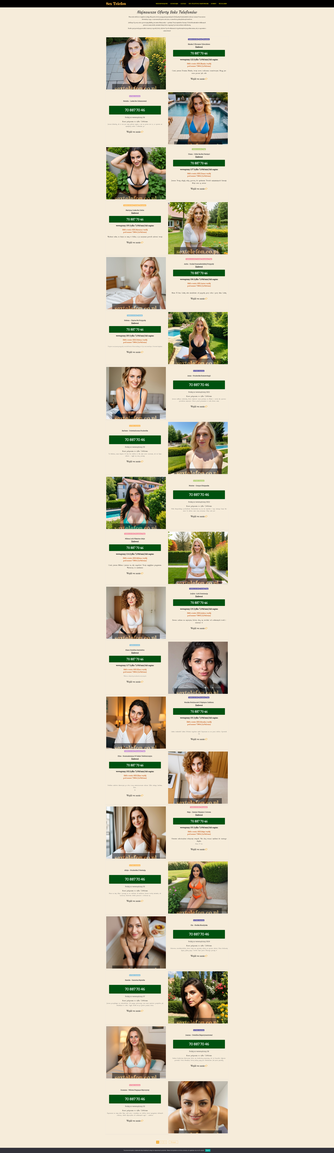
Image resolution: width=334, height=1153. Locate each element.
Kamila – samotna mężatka (135, 980)
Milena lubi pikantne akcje (135, 539)
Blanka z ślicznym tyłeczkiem (199, 44)
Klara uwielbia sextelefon (135, 650)
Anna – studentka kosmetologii (199, 376)
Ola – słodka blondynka (199, 925)
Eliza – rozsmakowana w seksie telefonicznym (135, 756)
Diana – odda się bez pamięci (199, 154)
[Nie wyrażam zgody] (332, 1150)
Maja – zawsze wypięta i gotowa (199, 812)
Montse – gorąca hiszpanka (199, 486)
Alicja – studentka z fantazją (135, 870)
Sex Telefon (116, 3)
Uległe (183, 3)
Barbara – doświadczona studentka (135, 431)
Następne (173, 1142)
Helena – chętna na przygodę (135, 320)
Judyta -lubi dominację (199, 594)
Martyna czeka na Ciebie (135, 210)
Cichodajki (174, 3)
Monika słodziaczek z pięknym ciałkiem (199, 702)
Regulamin (223, 3)
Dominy (213, 3)
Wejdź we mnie (198, 78)
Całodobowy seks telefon (193, 39)
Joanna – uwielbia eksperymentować (199, 1035)
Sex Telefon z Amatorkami (198, 3)
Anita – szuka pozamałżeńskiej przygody (199, 264)
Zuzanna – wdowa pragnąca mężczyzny (135, 1090)
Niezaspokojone (162, 3)
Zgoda (208, 1150)
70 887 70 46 (199, 53)
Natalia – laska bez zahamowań (135, 101)
